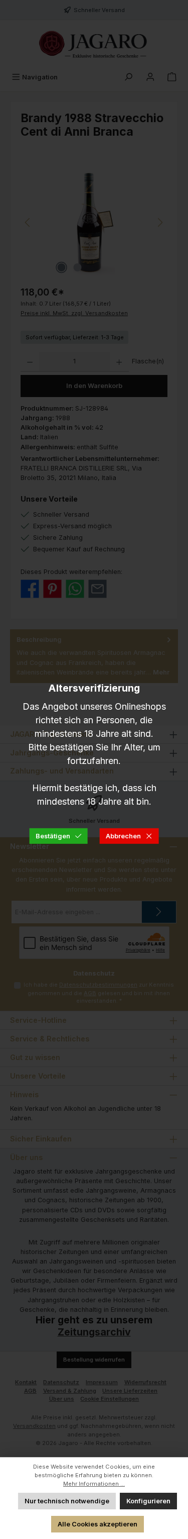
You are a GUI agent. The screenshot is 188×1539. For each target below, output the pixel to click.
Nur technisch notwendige (67, 1501)
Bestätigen (53, 835)
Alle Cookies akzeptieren (97, 1524)
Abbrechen (123, 835)
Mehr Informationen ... (94, 1483)
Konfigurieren (148, 1501)
